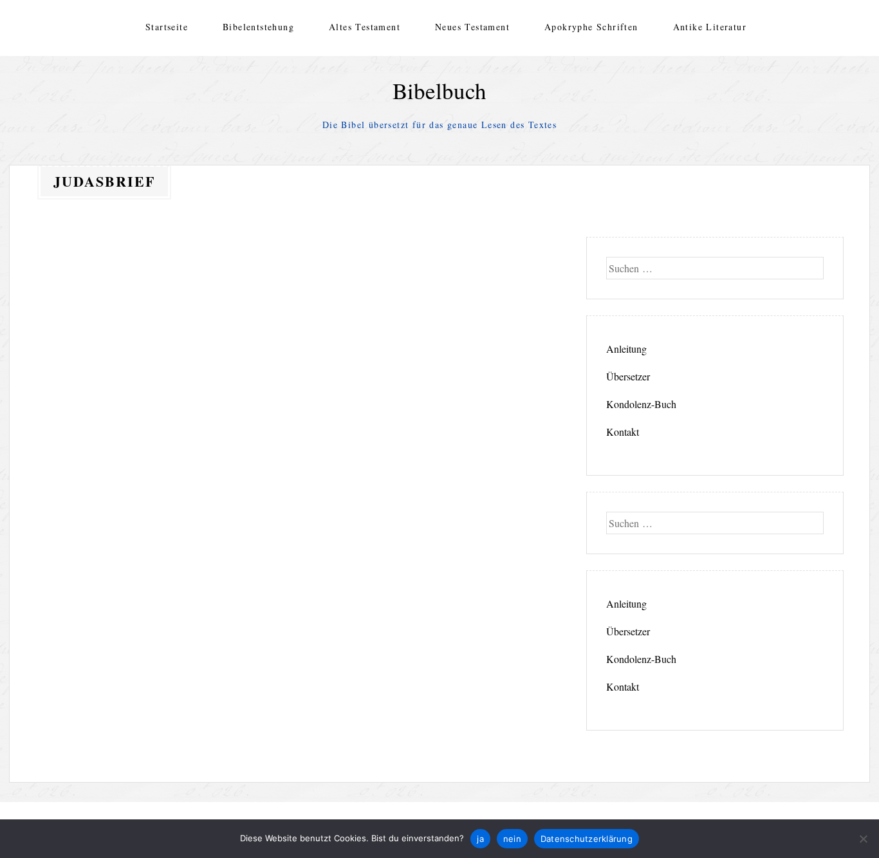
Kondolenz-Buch (641, 404)
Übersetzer (628, 376)
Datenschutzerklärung (587, 839)
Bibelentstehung (258, 27)
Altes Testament (364, 27)
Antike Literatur (709, 27)
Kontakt (622, 431)
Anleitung (626, 348)
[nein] (862, 838)
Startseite (166, 27)
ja (480, 839)
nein (512, 839)
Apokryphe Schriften (591, 27)
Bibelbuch (439, 90)
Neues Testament (472, 27)
